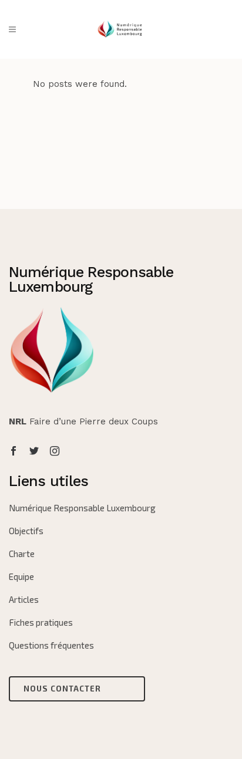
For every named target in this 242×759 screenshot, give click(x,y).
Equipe (21, 576)
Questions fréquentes (51, 645)
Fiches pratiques (41, 622)
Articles (24, 599)
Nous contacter (62, 688)
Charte (22, 553)
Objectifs (26, 530)
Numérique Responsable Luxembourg (82, 507)
